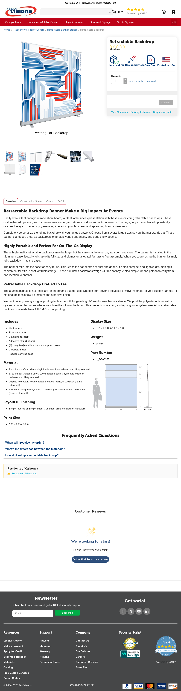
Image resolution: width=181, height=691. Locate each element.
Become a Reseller (15, 656)
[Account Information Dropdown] (163, 12)
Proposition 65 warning (24, 473)
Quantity (116, 76)
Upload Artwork (13, 640)
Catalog (8, 667)
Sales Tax (81, 667)
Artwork (44, 640)
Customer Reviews (87, 662)
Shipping (45, 646)
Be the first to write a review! (90, 559)
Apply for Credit (13, 651)
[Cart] (173, 12)
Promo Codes (12, 678)
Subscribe (67, 612)
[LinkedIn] (146, 611)
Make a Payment (13, 646)
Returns (44, 656)
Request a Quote (50, 662)
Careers (80, 656)
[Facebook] (123, 611)
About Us (81, 646)
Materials (9, 662)
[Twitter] (131, 611)
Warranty (45, 651)
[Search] (109, 12)
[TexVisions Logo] (21, 10)
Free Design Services (16, 672)
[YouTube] (138, 611)
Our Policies (83, 651)
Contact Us (82, 640)
